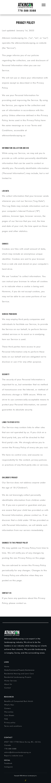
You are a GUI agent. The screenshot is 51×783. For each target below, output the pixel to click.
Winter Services (10, 681)
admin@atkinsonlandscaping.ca (17, 752)
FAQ (6, 719)
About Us (8, 684)
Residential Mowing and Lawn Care (19, 674)
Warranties (8, 712)
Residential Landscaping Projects (17, 677)
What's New (9, 705)
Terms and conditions (13, 726)
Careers (7, 708)
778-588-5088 (10, 749)
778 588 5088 (27, 10)
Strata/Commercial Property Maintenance (19, 670)
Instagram (8, 767)
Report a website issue (13, 756)
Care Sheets (9, 715)
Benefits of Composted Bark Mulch (18, 701)
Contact (7, 688)
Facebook (8, 763)
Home (6, 666)
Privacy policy (9, 722)
